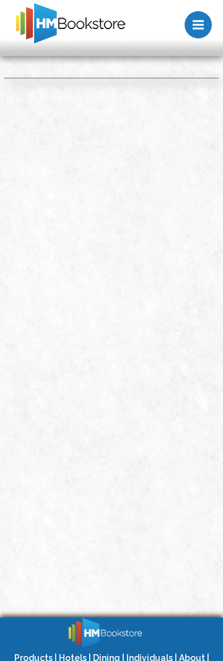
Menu (198, 24)
